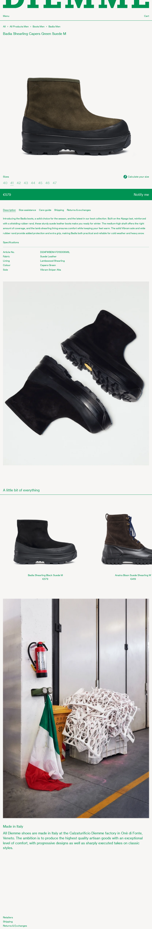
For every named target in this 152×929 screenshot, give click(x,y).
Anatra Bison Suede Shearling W (133, 575)
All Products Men (19, 26)
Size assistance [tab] (27, 209)
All (4, 26)
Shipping (8, 921)
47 (55, 183)
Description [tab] (9, 209)
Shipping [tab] (59, 209)
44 (33, 183)
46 (47, 183)
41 (12, 183)
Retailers (8, 917)
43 (26, 183)
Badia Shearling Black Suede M (45, 575)
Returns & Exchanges (15, 925)
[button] (136, 177)
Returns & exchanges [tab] (79, 209)
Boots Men (39, 26)
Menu (6, 15)
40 (5, 183)
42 (19, 183)
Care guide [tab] (45, 209)
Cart (146, 15)
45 (40, 183)
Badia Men (54, 26)
